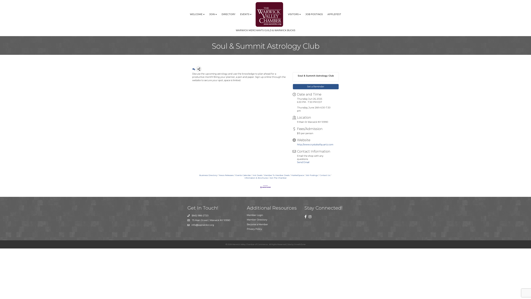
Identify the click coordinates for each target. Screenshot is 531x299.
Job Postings (314, 14)
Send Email (303, 162)
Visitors (293, 14)
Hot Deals (257, 175)
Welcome (196, 14)
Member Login (255, 215)
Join (212, 14)
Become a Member (257, 224)
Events (244, 14)
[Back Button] (193, 70)
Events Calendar (243, 175)
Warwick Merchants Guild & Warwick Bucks (265, 30)
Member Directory (257, 219)
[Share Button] (199, 69)
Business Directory (208, 175)
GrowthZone (299, 244)
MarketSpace (297, 175)
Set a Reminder (315, 86)
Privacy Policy (254, 229)
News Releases (226, 175)
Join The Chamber (278, 178)
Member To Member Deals (276, 175)
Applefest (334, 14)
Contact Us (325, 175)
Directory (228, 14)
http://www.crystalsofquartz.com (315, 144)
